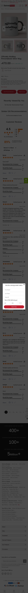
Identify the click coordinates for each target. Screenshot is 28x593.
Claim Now (14, 306)
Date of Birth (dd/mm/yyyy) (11, 300)
